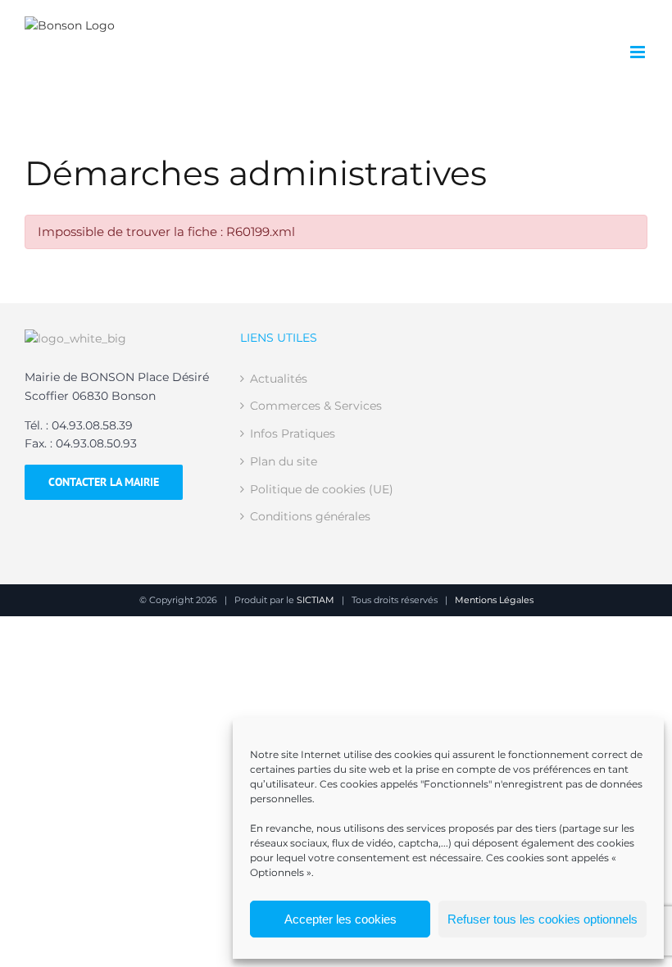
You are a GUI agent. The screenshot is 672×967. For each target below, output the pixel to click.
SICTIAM (315, 600)
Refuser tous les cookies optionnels (542, 919)
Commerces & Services (316, 405)
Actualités (278, 378)
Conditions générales (310, 516)
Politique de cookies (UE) (321, 489)
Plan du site (283, 461)
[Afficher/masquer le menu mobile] (638, 52)
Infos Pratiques (292, 433)
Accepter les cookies (340, 919)
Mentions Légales (494, 600)
